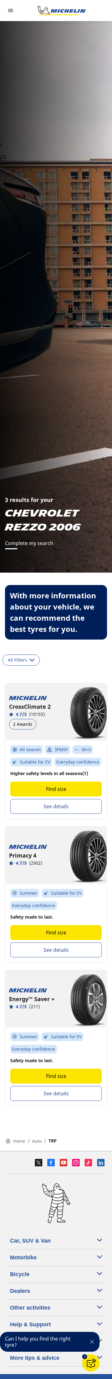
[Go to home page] (61, 10)
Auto (37, 1141)
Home (19, 1141)
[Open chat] (91, 1363)
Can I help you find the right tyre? (38, 1341)
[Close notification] (92, 1342)
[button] (84, 1356)
